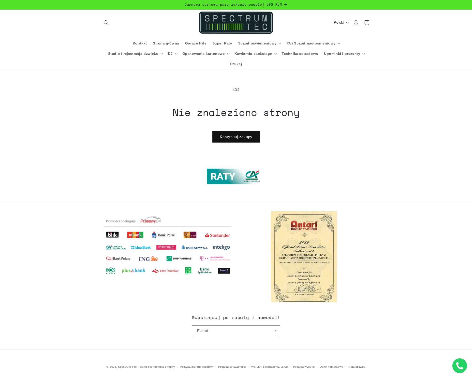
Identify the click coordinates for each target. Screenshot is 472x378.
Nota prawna (357, 366)
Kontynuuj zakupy (236, 137)
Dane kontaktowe (331, 366)
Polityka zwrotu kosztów (196, 366)
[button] (106, 22)
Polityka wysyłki (304, 366)
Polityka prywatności (232, 366)
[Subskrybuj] (274, 331)
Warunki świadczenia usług (269, 366)
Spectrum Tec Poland (132, 366)
